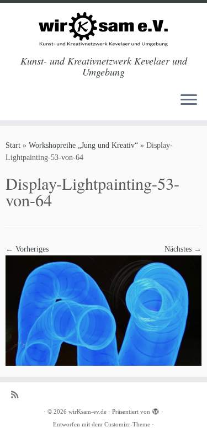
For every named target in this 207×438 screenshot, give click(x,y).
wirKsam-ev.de (87, 411)
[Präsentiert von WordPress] (156, 410)
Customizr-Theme (127, 424)
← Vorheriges (27, 249)
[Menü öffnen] (189, 100)
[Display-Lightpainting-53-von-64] (103, 310)
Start (13, 145)
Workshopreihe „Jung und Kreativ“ (83, 145)
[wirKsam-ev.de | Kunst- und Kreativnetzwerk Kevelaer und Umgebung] (103, 29)
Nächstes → (182, 249)
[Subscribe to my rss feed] (17, 394)
